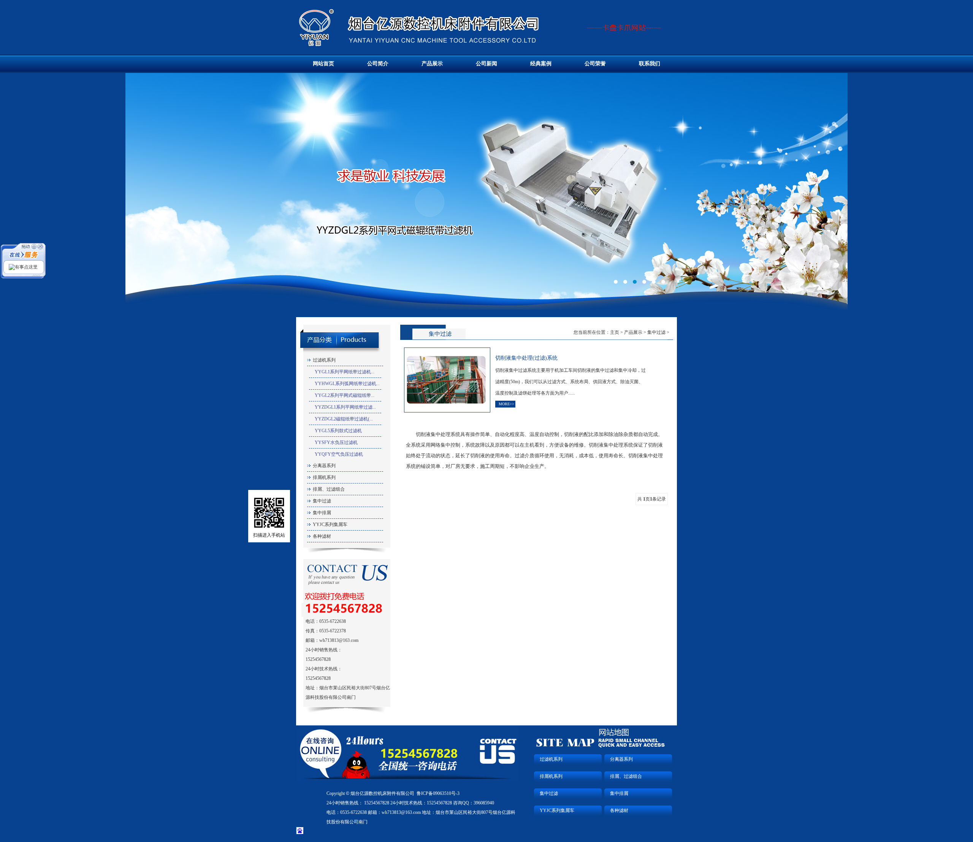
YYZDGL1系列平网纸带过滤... (345, 407)
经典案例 (540, 63)
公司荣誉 (595, 63)
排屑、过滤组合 (329, 489)
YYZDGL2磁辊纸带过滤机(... (344, 419)
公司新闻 (486, 63)
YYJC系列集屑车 (330, 524)
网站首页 (323, 63)
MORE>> (506, 404)
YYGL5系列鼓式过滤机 (338, 430)
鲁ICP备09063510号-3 (438, 793)
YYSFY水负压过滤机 (336, 442)
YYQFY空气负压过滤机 (339, 454)
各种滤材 (322, 536)
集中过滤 (322, 501)
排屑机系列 (324, 477)
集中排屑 (322, 512)
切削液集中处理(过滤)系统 (526, 358)
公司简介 (377, 63)
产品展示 (432, 63)
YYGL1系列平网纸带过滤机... (344, 371)
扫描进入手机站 (269, 535)
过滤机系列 (324, 360)
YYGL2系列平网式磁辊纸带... (344, 395)
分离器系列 (324, 465)
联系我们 (649, 63)
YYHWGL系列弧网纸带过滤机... (347, 383)
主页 (614, 332)
